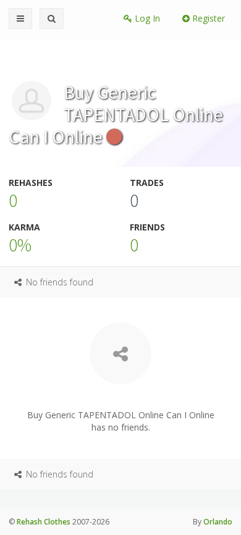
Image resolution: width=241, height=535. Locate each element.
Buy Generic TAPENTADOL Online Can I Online (116, 114)
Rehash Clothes (43, 521)
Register (207, 18)
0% (20, 244)
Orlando (217, 521)
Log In (146, 18)
